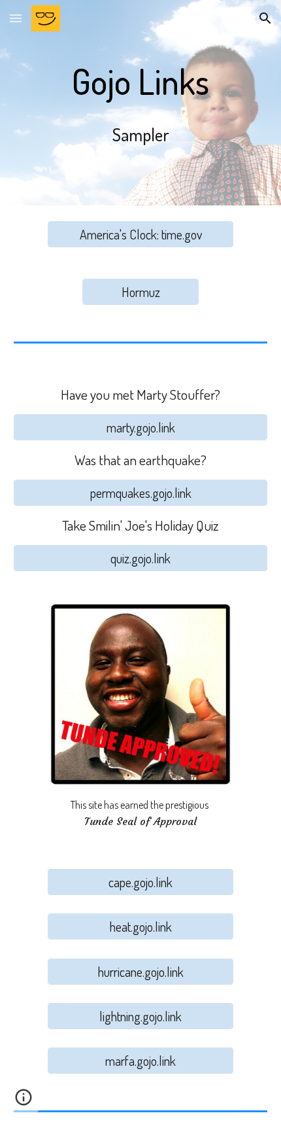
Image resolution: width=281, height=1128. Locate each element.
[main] (141, 102)
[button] (15, 18)
